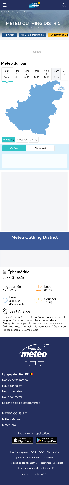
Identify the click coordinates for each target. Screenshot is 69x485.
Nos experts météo (15, 380)
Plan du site (53, 452)
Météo (3, 12)
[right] (64, 74)
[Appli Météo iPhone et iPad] (22, 440)
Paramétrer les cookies (51, 463)
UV (31, 139)
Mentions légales (19, 452)
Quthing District (23, 12)
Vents (20, 139)
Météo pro (9, 425)
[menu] (5, 5)
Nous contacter (12, 397)
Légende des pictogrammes (21, 403)
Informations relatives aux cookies (36, 457)
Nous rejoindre (12, 391)
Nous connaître (12, 386)
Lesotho (11, 12)
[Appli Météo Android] (46, 440)
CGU (33, 452)
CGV (41, 452)
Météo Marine (11, 419)
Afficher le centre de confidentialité (36, 468)
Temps (6, 139)
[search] (63, 5)
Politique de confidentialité (23, 462)
